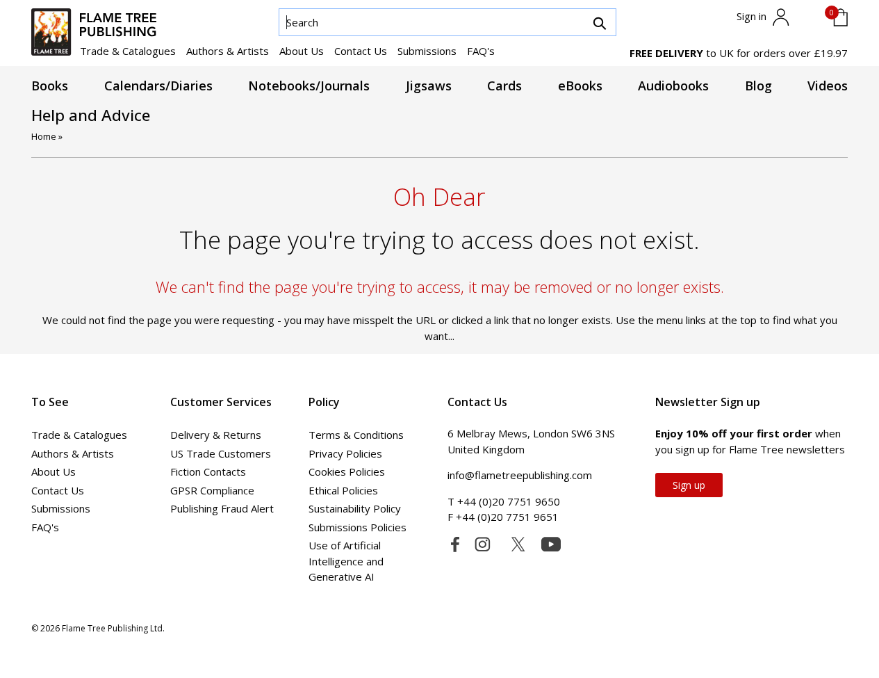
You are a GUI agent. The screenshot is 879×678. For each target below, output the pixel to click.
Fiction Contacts (208, 471)
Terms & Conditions (356, 435)
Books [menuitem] (49, 85)
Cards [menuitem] (504, 85)
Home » (47, 136)
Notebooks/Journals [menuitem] (309, 85)
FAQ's (481, 51)
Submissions (427, 51)
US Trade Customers (220, 453)
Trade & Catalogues (128, 51)
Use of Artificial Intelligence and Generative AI (346, 560)
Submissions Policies (357, 527)
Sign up (689, 485)
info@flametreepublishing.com (519, 475)
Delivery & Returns (215, 435)
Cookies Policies (347, 471)
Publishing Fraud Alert (222, 508)
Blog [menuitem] (758, 85)
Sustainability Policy (355, 508)
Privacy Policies (345, 453)
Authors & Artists (227, 51)
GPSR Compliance (212, 490)
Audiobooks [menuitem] (673, 85)
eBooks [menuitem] (580, 85)
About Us (301, 51)
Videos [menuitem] (827, 85)
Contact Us (360, 51)
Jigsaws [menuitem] (429, 85)
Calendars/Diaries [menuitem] (158, 85)
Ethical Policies (343, 490)
